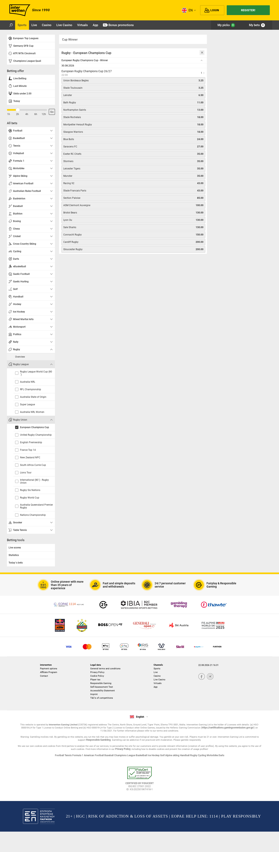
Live (156, 672)
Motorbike (213, 755)
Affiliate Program (48, 672)
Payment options (48, 668)
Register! (248, 10)
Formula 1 (78, 755)
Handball (185, 755)
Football (60, 755)
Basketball (142, 755)
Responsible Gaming (100, 683)
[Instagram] (210, 676)
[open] (139, 780)
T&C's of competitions (101, 698)
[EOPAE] (69, 605)
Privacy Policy (97, 672)
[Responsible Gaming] (103, 605)
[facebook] (201, 676)
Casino (157, 676)
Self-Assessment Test (101, 687)
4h (26, 114)
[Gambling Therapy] (178, 605)
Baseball (109, 755)
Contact (44, 676)
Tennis (68, 755)
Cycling (202, 755)
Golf (162, 755)
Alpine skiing (172, 755)
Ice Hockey (154, 755)
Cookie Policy (97, 676)
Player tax (95, 679)
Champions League (125, 755)
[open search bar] (11, 25)
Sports (157, 668)
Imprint (94, 694)
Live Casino (159, 679)
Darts (221, 755)
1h (8, 114)
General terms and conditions (105, 668)
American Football (94, 755)
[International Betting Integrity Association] (139, 605)
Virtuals (158, 683)
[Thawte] (214, 605)
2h (17, 114)
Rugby (194, 755)
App (155, 687)
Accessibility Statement (102, 690)
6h (35, 114)
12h (44, 114)
